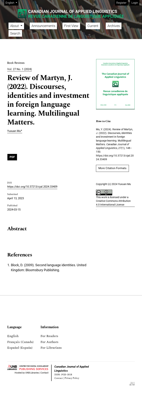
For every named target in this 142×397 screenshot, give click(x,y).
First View (71, 26)
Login (134, 2)
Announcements (43, 26)
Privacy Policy (72, 378)
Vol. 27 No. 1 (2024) (19, 69)
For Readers (49, 336)
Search (15, 33)
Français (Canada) (20, 341)
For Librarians (51, 347)
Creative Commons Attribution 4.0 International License (113, 202)
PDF (12, 157)
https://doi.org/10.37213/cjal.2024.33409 (32, 186)
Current (92, 26)
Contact (44, 372)
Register (121, 2)
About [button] (15, 26)
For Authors (49, 341)
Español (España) (20, 347)
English (12, 336)
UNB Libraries (32, 372)
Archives (113, 26)
